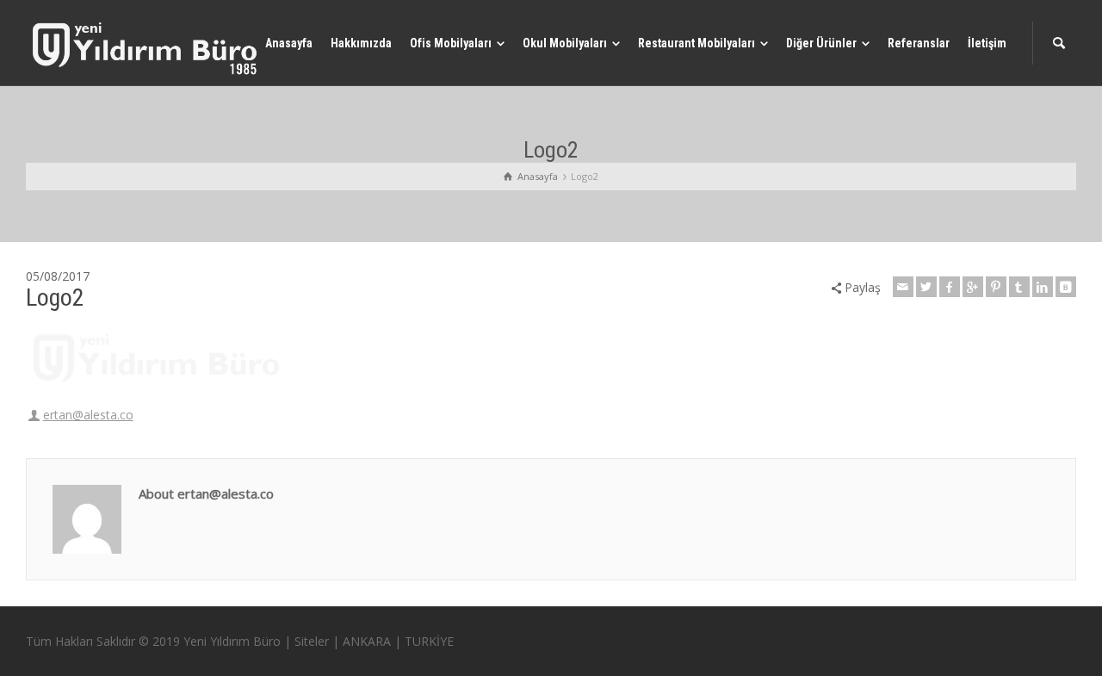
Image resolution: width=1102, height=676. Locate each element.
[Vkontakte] (1066, 286)
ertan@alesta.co (88, 414)
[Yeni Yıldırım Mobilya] (146, 48)
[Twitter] (926, 286)
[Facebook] (949, 286)
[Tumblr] (1019, 286)
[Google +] (973, 286)
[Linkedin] (1042, 286)
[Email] (903, 286)
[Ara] (1059, 43)
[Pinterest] (996, 286)
